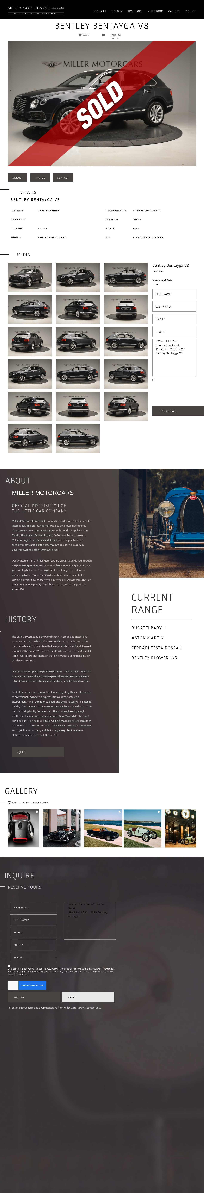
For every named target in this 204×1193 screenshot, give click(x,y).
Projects (99, 11)
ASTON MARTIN (148, 637)
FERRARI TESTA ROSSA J (157, 647)
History (117, 11)
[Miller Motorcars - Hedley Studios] (36, 9)
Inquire (190, 11)
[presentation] (11, 106)
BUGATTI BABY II (149, 627)
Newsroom (156, 11)
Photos (40, 177)
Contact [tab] (63, 177)
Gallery (174, 11)
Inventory (135, 11)
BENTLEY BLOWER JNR (155, 657)
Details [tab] (17, 177)
